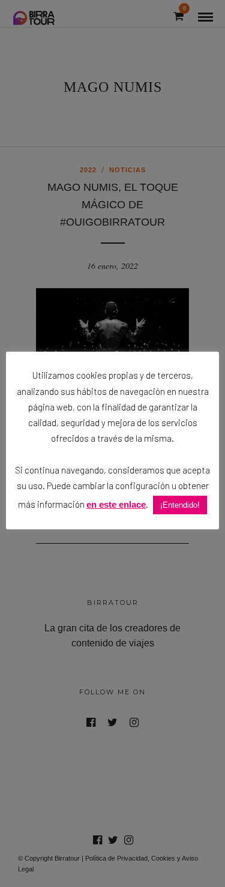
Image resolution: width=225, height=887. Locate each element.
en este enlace (116, 504)
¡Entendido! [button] (180, 505)
